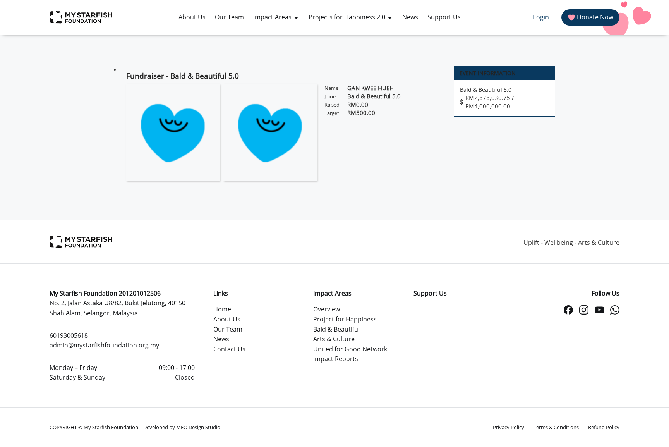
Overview (326, 309)
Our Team (227, 329)
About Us (226, 319)
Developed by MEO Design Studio (181, 427)
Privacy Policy (508, 427)
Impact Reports (335, 358)
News (221, 339)
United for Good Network (350, 349)
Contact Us (229, 349)
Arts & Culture (334, 339)
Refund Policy (603, 427)
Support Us (430, 293)
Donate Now (595, 17)
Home (222, 309)
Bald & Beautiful (336, 329)
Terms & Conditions (556, 427)
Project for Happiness (345, 319)
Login (541, 17)
